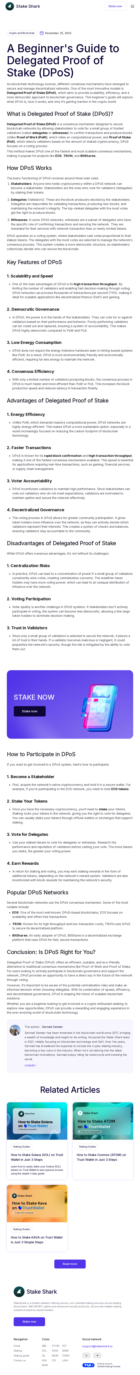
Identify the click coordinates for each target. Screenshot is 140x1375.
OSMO (66, 1355)
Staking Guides (21, 1146)
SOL (44, 1350)
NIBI (44, 1345)
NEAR (55, 1355)
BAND (65, 1350)
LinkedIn (30, 1065)
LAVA (65, 1360)
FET (64, 1345)
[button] (132, 6)
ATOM (55, 1345)
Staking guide (21, 1355)
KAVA (55, 1350)
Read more (70, 1264)
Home (17, 1345)
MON (45, 1365)
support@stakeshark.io (97, 1346)
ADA (44, 1360)
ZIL (43, 1355)
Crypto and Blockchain (22, 33)
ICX (54, 1360)
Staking (18, 1350)
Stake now (115, 6)
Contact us (20, 1360)
